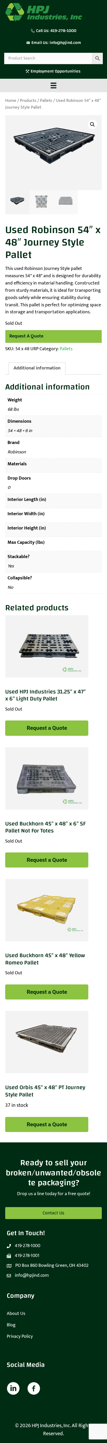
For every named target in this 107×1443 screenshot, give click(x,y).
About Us (16, 1314)
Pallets (46, 100)
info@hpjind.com (65, 43)
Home (10, 100)
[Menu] (53, 85)
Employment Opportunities (56, 71)
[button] (92, 124)
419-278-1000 (63, 31)
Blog (11, 1325)
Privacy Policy (20, 1336)
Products (28, 100)
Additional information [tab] (37, 368)
